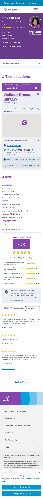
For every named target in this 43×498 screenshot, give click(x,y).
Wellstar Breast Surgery (17, 96)
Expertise (7, 177)
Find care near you (20, 3)
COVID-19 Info (14, 145)
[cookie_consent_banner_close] (39, 472)
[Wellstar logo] (11, 9)
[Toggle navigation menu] (38, 63)
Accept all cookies (21, 493)
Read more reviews (8, 369)
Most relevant (31, 308)
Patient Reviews (11, 63)
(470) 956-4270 (29, 165)
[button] (21, 159)
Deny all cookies (21, 487)
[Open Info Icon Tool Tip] (36, 88)
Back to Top (20, 382)
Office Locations (16, 77)
